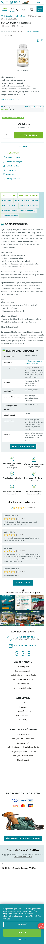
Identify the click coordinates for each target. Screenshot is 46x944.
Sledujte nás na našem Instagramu (23, 593)
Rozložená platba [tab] (10, 210)
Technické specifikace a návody (23, 675)
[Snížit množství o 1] (10, 136)
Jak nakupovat (23, 667)
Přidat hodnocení (23, 715)
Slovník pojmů (23, 760)
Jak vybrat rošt (23, 743)
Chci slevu (23, 146)
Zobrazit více (23, 583)
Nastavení (22, 924)
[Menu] (40, 9)
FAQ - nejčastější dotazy (23, 688)
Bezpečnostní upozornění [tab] (26, 200)
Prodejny (23, 707)
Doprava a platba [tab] (9, 205)
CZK (38, 2)
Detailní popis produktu (9, 100)
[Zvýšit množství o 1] (10, 133)
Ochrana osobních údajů (23, 679)
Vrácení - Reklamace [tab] (29, 205)
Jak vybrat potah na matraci (23, 738)
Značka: (32, 31)
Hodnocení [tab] (7, 200)
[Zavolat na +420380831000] (3, 2)
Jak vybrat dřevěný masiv (23, 755)
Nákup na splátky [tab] (28, 210)
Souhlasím (22, 932)
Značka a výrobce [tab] (10, 216)
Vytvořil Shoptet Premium (16, 850)
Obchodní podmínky (23, 671)
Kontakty (23, 720)
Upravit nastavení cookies (23, 857)
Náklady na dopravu (14, 166)
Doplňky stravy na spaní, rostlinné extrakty (33, 362)
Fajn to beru (30, 135)
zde (8, 918)
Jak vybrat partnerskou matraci (23, 751)
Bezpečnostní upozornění (23, 447)
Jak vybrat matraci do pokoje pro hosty (23, 747)
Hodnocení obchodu (23, 502)
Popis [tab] (9, 195)
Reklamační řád (23, 684)
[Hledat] (13, 9)
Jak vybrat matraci (23, 734)
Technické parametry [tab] (28, 195)
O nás (23, 702)
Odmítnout (22, 940)
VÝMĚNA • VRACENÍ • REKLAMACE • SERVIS (23, 838)
